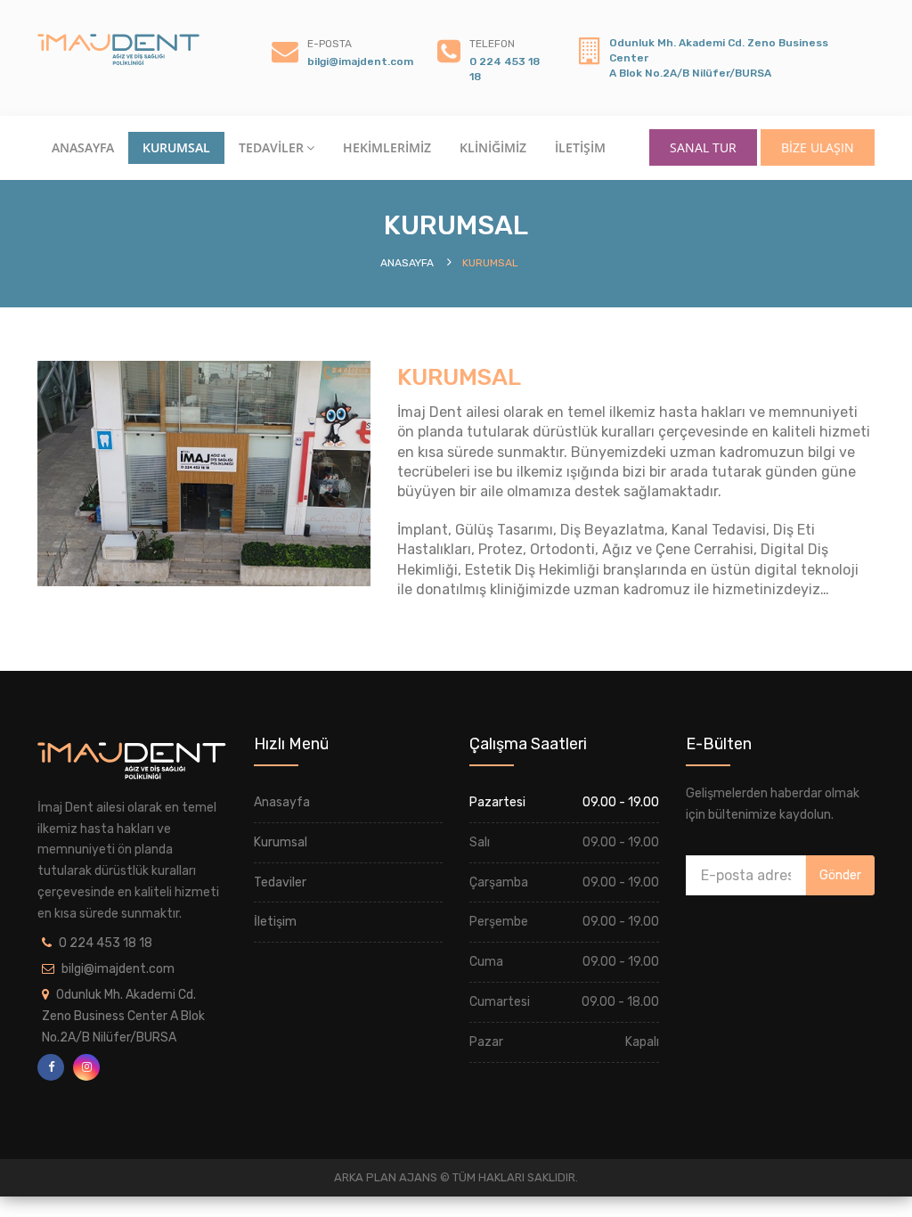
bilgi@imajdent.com (360, 61)
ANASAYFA (83, 147)
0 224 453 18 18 (105, 943)
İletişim (275, 921)
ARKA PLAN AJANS (387, 1177)
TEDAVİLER (271, 147)
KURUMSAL (176, 147)
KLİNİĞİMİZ (493, 147)
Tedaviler (280, 882)
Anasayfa (282, 802)
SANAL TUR (703, 147)
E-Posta (329, 43)
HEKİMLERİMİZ (387, 147)
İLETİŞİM (580, 147)
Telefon (492, 43)
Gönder (840, 875)
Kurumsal (280, 842)
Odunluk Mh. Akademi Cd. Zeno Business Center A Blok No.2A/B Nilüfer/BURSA (123, 1016)
